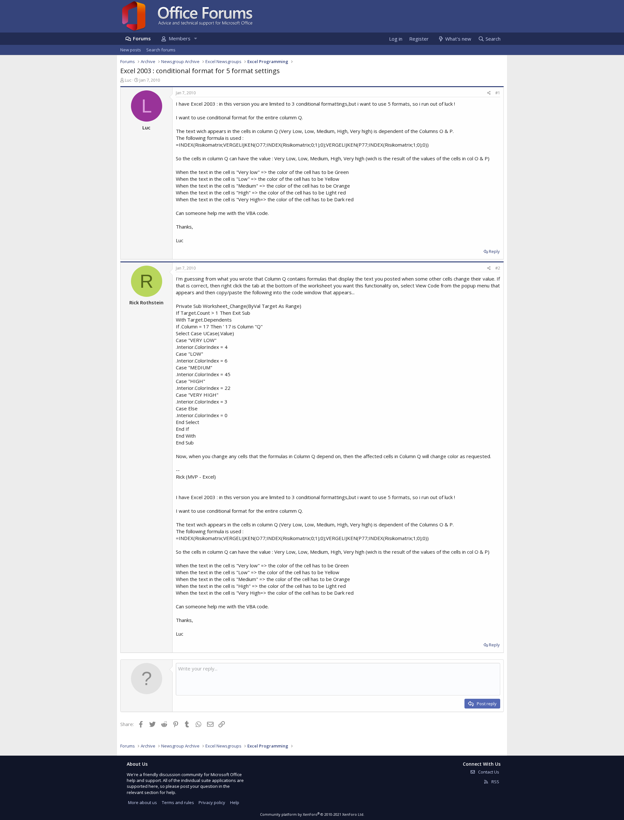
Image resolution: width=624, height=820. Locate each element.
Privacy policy (212, 802)
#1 (497, 93)
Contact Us (488, 772)
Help (234, 802)
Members (179, 38)
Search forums (161, 50)
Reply (494, 251)
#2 (497, 268)
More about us (142, 802)
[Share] (489, 93)
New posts (130, 50)
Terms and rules (178, 802)
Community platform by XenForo (312, 814)
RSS (494, 782)
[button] (195, 39)
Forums (142, 38)
